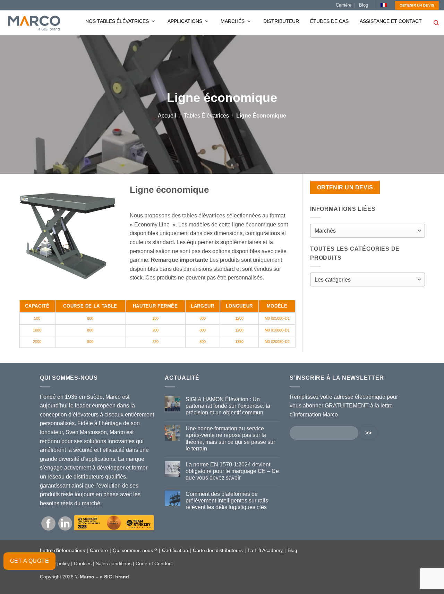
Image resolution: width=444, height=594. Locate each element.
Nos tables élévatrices (117, 21)
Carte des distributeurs (218, 550)
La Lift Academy (265, 550)
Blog (363, 5)
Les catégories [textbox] (333, 280)
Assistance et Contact (391, 21)
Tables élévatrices (206, 116)
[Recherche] (436, 22)
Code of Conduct (154, 563)
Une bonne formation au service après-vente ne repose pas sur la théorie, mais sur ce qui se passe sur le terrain (230, 438)
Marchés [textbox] (325, 231)
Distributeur (281, 21)
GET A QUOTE (29, 561)
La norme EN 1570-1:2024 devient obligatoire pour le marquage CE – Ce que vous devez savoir (232, 471)
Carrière (343, 5)
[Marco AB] (34, 23)
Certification (175, 550)
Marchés (233, 21)
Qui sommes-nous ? (135, 550)
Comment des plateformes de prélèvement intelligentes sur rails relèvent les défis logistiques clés (227, 500)
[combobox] (367, 231)
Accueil (167, 116)
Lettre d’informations (62, 550)
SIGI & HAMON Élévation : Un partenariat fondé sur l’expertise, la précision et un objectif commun (228, 405)
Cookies (83, 563)
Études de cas (329, 21)
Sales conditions (113, 563)
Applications (186, 21)
